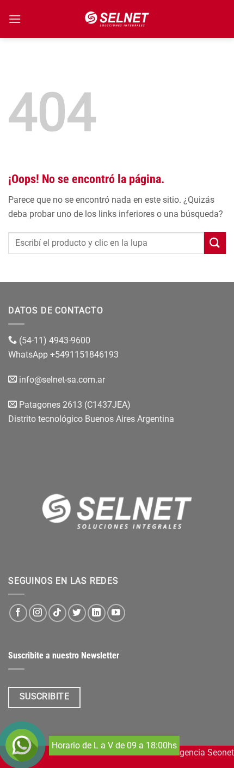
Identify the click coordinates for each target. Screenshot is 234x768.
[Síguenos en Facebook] (18, 613)
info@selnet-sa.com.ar (62, 379)
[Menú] (14, 18)
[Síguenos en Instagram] (38, 613)
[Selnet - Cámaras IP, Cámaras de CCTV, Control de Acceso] (117, 19)
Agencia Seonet (204, 752)
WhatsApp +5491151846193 (64, 354)
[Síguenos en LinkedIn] (97, 613)
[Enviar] (215, 242)
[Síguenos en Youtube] (116, 613)
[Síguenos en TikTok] (57, 613)
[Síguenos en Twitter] (77, 613)
